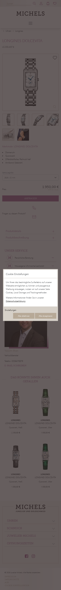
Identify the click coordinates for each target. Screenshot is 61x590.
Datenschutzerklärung (15, 301)
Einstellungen (10, 310)
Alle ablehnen (24, 315)
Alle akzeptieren (45, 315)
